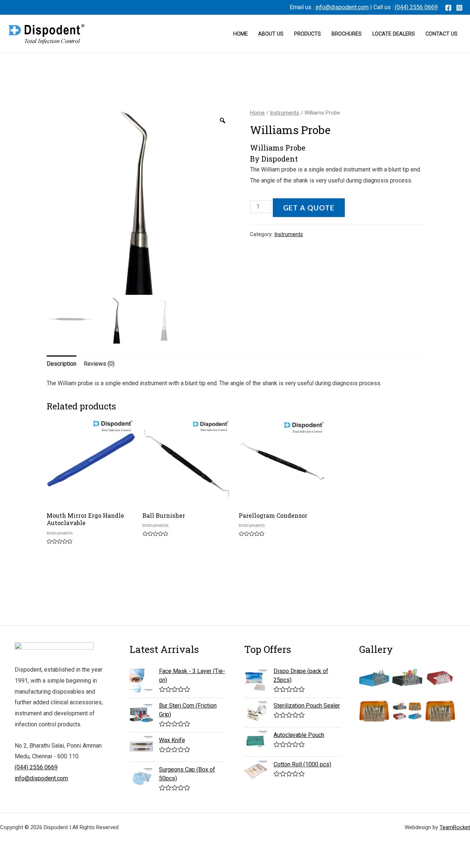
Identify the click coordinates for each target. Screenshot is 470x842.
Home (240, 34)
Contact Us (442, 34)
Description (61, 363)
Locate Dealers (393, 34)
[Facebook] (448, 7)
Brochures (347, 34)
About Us (270, 34)
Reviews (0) (99, 363)
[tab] (61, 363)
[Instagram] (459, 7)
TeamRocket (455, 827)
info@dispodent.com (342, 7)
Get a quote (309, 207)
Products (307, 34)
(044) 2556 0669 (416, 7)
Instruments (284, 112)
